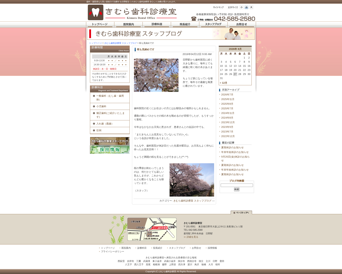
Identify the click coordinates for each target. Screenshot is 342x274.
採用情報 (212, 248)
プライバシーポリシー (112, 251)
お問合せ (196, 248)
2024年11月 (227, 113)
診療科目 (142, 248)
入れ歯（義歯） (105, 123)
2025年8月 (227, 103)
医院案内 (126, 248)
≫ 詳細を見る (191, 237)
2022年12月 (228, 136)
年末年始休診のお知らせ (235, 152)
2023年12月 (228, 122)
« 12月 (223, 82)
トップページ (95, 43)
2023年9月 (227, 127)
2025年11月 (227, 99)
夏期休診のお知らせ (232, 147)
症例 (98, 130)
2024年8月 (227, 117)
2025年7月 (227, 108)
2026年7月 (227, 94)
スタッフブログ (177, 248)
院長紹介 (157, 248)
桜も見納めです (145, 49)
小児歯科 (101, 106)
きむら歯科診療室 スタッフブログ (192, 200)
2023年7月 (227, 131)
